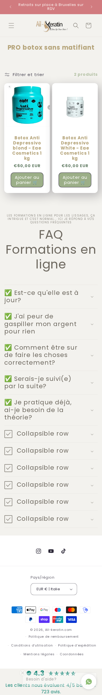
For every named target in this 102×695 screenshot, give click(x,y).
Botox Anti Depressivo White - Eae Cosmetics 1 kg (75, 148)
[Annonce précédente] (10, 7)
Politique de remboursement (54, 636)
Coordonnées (72, 654)
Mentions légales (39, 654)
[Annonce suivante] (91, 7)
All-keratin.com (58, 629)
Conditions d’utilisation (32, 645)
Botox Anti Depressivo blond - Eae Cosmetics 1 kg (27, 148)
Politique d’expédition (77, 645)
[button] (11, 25)
